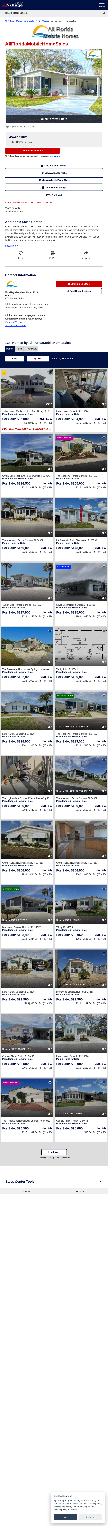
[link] (104, 13)
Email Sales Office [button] (80, 284)
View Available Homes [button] (55, 165)
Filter (14, 358)
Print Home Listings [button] (55, 187)
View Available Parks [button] (55, 173)
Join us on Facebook (15, 325)
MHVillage (9, 21)
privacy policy (60, 1509)
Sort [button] (39, 358)
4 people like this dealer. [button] (22, 126)
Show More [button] (11, 246)
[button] (14, 13)
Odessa (45, 21)
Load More (54, 1152)
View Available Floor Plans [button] (55, 180)
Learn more (55, 156)
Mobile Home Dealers (26, 21)
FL (39, 21)
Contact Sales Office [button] (32, 150)
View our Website (14, 322)
